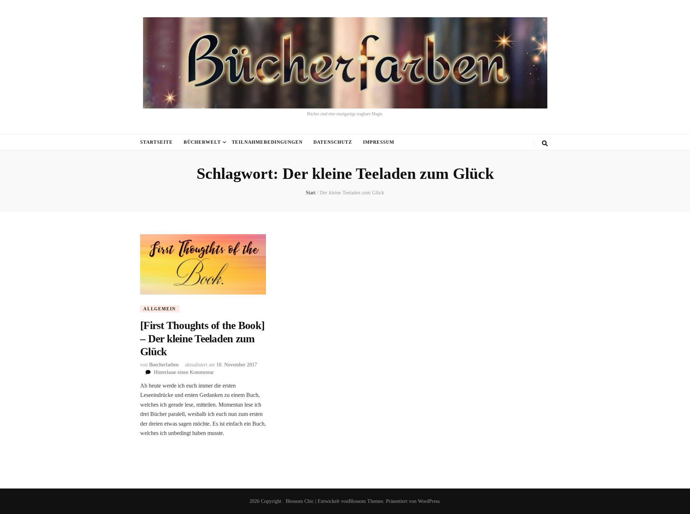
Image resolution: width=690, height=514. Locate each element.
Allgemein (159, 308)
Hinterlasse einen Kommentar (184, 372)
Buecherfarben (164, 364)
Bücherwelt (202, 142)
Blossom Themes (366, 501)
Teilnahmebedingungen (267, 142)
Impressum (378, 142)
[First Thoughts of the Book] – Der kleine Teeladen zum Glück (202, 338)
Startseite (156, 142)
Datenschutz (332, 142)
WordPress (429, 501)
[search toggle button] (545, 143)
